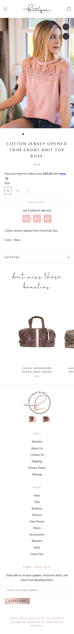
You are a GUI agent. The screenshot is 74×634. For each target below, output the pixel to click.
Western (37, 541)
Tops (37, 501)
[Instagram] (46, 419)
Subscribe (17, 600)
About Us (37, 448)
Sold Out (37, 202)
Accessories (37, 534)
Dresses (37, 514)
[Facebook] (32, 419)
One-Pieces (37, 521)
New (37, 495)
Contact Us (37, 454)
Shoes (37, 527)
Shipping (12, 257)
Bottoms (37, 508)
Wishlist (37, 441)
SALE (37, 547)
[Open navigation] (5, 8)
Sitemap (37, 474)
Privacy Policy (37, 467)
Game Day (37, 554)
